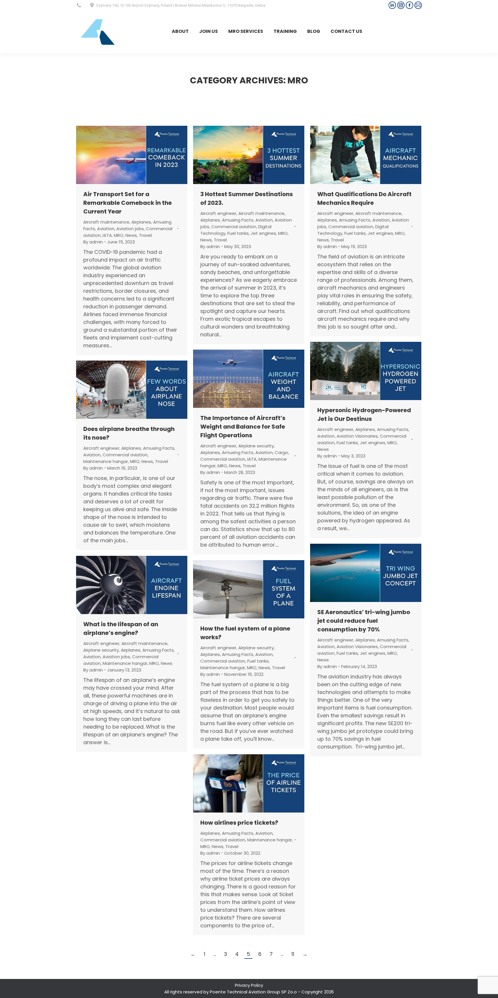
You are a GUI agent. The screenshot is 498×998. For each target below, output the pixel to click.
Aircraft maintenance (106, 222)
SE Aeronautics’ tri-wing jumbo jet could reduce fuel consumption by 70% (363, 620)
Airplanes (141, 222)
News (131, 235)
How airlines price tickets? (239, 823)
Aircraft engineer (218, 213)
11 (292, 954)
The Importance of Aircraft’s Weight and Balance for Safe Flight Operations (242, 426)
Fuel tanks (238, 233)
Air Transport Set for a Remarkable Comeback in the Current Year (127, 202)
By (93, 242)
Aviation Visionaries (357, 436)
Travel (145, 235)
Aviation (105, 229)
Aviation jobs (130, 229)
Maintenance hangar (105, 461)
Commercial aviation (233, 227)
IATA (107, 235)
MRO (118, 235)
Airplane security (256, 446)
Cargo (281, 452)
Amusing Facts (237, 220)
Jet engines (263, 233)
